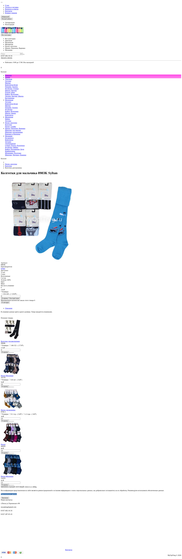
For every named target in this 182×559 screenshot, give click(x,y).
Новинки (8, 75)
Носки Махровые (7, 376)
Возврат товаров (11, 13)
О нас (7, 5)
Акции (7, 77)
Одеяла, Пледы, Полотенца (15, 145)
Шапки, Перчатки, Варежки (15, 128)
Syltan (3, 268)
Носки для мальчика (8, 410)
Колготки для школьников (10, 341)
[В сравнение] (13, 352)
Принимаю (5, 498)
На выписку (9, 138)
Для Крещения (10, 144)
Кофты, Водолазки (11, 94)
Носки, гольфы (10, 126)
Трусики (8, 81)
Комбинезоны (10, 151)
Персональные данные (9, 494)
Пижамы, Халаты (11, 87)
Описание (8, 308)
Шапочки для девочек (13, 130)
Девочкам (8, 79)
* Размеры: (5, 292)
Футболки (8, 109)
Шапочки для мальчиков (14, 132)
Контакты (8, 11)
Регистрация (9, 24)
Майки (7, 119)
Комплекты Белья (11, 85)
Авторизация (10, 22)
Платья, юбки (10, 92)
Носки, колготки (11, 123)
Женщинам (9, 117)
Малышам (8, 136)
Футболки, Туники (12, 89)
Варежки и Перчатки (12, 134)
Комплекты (9, 115)
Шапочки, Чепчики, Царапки (15, 155)
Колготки (8, 125)
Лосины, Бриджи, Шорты (14, 96)
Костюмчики (9, 98)
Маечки (8, 83)
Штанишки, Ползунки (13, 153)
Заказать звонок (6, 58)
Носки (3, 444)
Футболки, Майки (11, 147)
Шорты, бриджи (11, 90)
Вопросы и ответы (11, 9)
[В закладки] (11, 352)
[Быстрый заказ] (10, 352)
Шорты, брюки (10, 113)
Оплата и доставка (11, 7)
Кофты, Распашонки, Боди (14, 149)
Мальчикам (9, 100)
